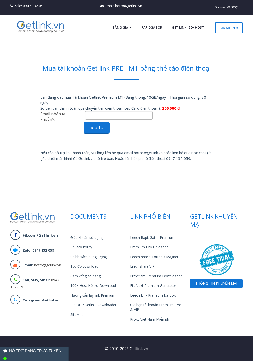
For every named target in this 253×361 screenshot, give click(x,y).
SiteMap (77, 314)
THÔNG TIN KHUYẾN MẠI (216, 283)
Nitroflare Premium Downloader (156, 276)
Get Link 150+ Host (188, 27)
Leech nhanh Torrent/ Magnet (154, 256)
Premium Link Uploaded (149, 247)
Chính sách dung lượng (88, 256)
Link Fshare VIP (142, 266)
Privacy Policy (81, 247)
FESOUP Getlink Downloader (93, 304)
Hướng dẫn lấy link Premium (92, 295)
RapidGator (151, 27)
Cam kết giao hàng (85, 276)
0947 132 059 (34, 5)
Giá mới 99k (228, 28)
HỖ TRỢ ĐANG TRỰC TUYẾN (35, 351)
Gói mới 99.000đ (226, 7)
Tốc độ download (84, 266)
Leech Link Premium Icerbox (153, 295)
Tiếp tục (96, 127)
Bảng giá (121, 27)
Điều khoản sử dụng (86, 237)
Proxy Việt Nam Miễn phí (150, 319)
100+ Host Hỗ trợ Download (93, 285)
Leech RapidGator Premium (152, 237)
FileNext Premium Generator (153, 285)
